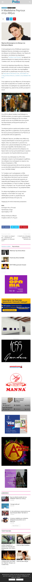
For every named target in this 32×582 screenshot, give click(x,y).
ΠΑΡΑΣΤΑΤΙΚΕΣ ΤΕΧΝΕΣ (6, 543)
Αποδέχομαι (12, 579)
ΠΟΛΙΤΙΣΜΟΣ (4, 7)
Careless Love (19, 75)
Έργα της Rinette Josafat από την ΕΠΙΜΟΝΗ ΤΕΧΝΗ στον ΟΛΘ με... (18, 497)
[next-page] (5, 272)
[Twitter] (11, 18)
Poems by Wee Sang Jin (22, 561)
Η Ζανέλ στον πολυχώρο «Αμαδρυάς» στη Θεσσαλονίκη (24, 237)
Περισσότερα (15, 246)
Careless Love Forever (15, 57)
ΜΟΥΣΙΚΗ (9, 7)
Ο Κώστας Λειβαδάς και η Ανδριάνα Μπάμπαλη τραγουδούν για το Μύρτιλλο (19, 520)
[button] (2, 2)
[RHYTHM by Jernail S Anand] (5, 266)
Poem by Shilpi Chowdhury (23, 545)
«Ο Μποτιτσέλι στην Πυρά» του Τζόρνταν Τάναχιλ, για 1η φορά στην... (8, 563)
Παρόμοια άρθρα (6, 246)
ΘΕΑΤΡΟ (3, 559)
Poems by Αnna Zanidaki (17, 258)
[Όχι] (30, 577)
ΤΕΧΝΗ (14, 7)
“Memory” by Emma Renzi (17, 250)
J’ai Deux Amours (9, 75)
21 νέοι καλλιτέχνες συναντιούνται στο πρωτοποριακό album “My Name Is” (20, 512)
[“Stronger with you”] (5, 506)
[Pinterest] (14, 18)
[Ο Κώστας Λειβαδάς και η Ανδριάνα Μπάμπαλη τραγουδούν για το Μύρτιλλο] (5, 520)
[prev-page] (2, 272)
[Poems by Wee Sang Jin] (24, 555)
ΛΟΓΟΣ (3, 254)
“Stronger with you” (15, 504)
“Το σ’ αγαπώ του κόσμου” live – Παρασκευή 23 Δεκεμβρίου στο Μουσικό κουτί (8, 238)
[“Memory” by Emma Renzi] (5, 252)
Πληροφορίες (20, 579)
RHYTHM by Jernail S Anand (18, 265)
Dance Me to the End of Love (11, 73)
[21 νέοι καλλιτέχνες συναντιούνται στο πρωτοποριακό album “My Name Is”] (5, 513)
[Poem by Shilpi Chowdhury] (24, 539)
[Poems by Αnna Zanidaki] (5, 259)
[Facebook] (7, 18)
